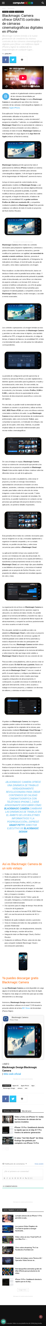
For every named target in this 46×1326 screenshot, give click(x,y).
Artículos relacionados (11, 1111)
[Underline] (9, 1178)
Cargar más (22, 1290)
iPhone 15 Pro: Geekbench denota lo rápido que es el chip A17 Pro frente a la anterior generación (29, 1130)
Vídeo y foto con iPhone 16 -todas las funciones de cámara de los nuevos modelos (29, 1119)
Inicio (4, 8)
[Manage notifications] (41, 1316)
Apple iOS (16, 1085)
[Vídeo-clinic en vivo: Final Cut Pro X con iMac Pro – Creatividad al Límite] (7, 1239)
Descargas (11, 8)
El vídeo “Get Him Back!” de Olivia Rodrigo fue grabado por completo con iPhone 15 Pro (29, 1140)
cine (26, 1088)
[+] (31, 1178)
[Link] (25, 1178)
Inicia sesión (38, 1164)
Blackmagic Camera (20, 1017)
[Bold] (4, 1178)
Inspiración (6, 1143)
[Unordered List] (17, 1178)
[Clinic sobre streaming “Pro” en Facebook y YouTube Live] (7, 1250)
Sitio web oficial (12, 1074)
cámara (20, 1088)
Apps (32, 1085)
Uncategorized (19, 11)
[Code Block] (23, 1178)
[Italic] (7, 1178)
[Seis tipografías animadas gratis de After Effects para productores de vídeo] (7, 1271)
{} (28, 1178)
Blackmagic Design (9, 1088)
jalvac (7, 53)
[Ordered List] (15, 1178)
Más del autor (26, 1111)
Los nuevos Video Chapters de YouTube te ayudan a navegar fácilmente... (26, 1228)
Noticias (12, 11)
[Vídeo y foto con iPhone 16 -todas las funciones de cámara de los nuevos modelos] (7, 1119)
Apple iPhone (25, 1085)
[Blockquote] (20, 1178)
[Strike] (12, 1178)
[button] (43, 3)
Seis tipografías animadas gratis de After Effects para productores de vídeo (28, 1271)
